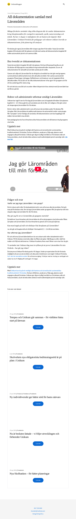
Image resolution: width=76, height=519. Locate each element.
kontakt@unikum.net (38, 511)
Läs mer (38, 327)
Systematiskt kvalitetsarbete (22, 27)
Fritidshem (26, 393)
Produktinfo (34, 27)
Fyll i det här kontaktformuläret (17, 256)
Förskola (9, 27)
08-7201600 (38, 508)
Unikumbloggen (16, 4)
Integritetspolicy (38, 514)
